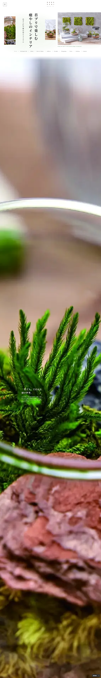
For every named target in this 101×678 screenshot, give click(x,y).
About (31, 51)
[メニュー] (5, 4)
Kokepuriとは (23, 51)
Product (56, 51)
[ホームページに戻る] (50, 3)
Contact (85, 51)
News (71, 51)
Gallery (49, 51)
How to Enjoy (40, 51)
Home (15, 51)
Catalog (78, 51)
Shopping (63, 51)
